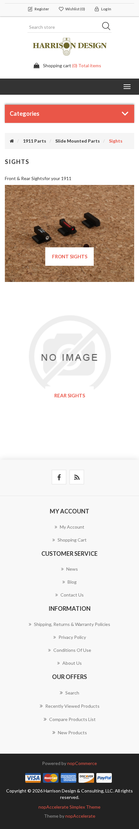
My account (72, 527)
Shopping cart (72, 540)
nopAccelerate (80, 816)
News (72, 569)
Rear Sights (69, 395)
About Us (72, 663)
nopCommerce (82, 763)
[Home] (12, 141)
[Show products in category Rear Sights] (69, 355)
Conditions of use (72, 650)
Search (108, 27)
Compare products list (72, 719)
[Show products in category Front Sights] (69, 232)
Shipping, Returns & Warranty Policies (72, 624)
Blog (72, 582)
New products (72, 732)
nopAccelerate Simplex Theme (69, 807)
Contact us (72, 595)
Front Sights (69, 256)
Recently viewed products (72, 706)
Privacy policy (72, 637)
